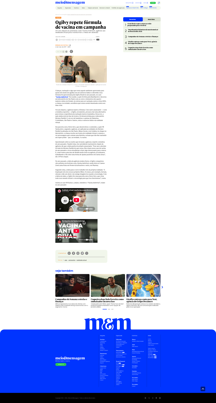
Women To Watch (104, 350)
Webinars (102, 358)
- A (57, 51)
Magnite (118, 377)
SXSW (101, 369)
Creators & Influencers (121, 354)
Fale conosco (151, 345)
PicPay (117, 369)
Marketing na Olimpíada (121, 342)
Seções (59, 8)
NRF (101, 372)
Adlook (117, 384)
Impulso (118, 368)
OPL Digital (118, 366)
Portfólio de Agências (118, 8)
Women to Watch (104, 8)
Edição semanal (93, 8)
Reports (102, 363)
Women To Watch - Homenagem (136, 362)
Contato (137, 3)
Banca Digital (103, 360)
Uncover (118, 378)
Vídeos (101, 357)
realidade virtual (82, 260)
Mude (117, 380)
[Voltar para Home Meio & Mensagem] (70, 3)
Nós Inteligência (119, 371)
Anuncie (150, 342)
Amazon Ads (119, 364)
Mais (83, 8)
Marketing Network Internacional (136, 373)
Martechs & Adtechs (120, 357)
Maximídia (102, 377)
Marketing (102, 342)
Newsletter (128, 3)
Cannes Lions (103, 368)
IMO (117, 363)
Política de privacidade (153, 343)
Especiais (68, 8)
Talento (117, 347)
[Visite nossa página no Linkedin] (156, 398)
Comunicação (62, 14)
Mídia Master (135, 346)
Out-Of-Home (119, 355)
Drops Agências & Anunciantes (120, 345)
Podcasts (102, 355)
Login (144, 3)
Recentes (132, 19)
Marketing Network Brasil (138, 351)
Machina (118, 374)
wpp (66, 260)
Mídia (101, 344)
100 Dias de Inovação (121, 341)
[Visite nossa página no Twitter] (149, 398)
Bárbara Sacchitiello (62, 45)
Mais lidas (151, 19)
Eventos (76, 8)
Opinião (102, 347)
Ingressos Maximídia (132, 8)
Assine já (61, 364)
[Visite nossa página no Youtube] (160, 398)
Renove (149, 340)
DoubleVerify (119, 383)
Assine (152, 3)
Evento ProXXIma (104, 375)
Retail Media (153, 8)
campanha (71, 260)
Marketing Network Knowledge (136, 358)
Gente (101, 346)
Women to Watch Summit (138, 341)
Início (56, 14)
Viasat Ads (118, 375)
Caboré (101, 380)
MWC (101, 371)
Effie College (144, 8)
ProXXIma (102, 349)
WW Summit (103, 374)
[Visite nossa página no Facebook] (145, 398)
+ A (60, 51)
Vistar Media (119, 372)
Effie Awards (103, 378)
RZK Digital (118, 381)
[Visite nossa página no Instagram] (152, 398)
